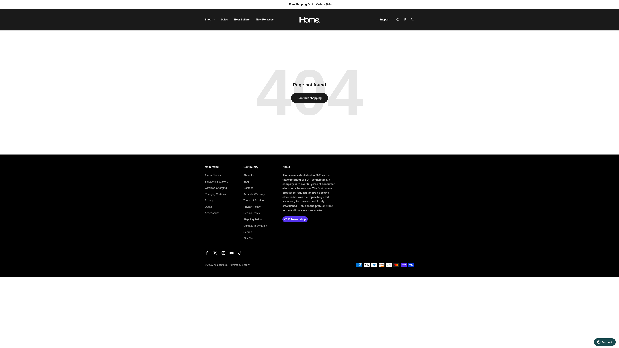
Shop (208, 19)
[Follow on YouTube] (231, 253)
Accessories (212, 213)
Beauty (209, 200)
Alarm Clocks (213, 175)
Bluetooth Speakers (216, 181)
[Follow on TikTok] (240, 253)
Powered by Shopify (239, 264)
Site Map (248, 238)
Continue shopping (309, 98)
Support (384, 19)
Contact (248, 187)
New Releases (265, 19)
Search (247, 232)
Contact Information (255, 225)
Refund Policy (251, 213)
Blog (246, 181)
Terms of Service (253, 200)
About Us (248, 175)
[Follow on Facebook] (207, 253)
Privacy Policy (252, 206)
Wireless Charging (216, 187)
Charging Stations (215, 194)
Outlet (208, 206)
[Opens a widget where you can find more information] (605, 342)
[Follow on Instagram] (223, 253)
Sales (224, 19)
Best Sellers (242, 19)
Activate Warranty (254, 194)
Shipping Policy (252, 219)
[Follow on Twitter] (215, 253)
